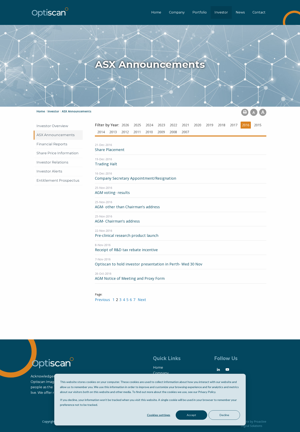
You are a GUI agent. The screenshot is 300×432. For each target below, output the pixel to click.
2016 (245, 125)
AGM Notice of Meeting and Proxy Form (130, 278)
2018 (221, 125)
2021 (185, 125)
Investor (221, 12)
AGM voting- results (112, 192)
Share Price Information (58, 153)
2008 (173, 132)
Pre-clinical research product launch (126, 235)
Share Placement (109, 149)
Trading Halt (106, 163)
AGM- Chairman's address (117, 221)
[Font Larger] (262, 112)
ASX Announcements (56, 135)
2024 (149, 125)
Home (156, 12)
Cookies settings (158, 415)
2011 (137, 132)
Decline (224, 415)
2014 (101, 132)
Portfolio (199, 12)
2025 (137, 125)
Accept (191, 415)
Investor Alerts (49, 171)
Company (177, 12)
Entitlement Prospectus (58, 180)
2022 (173, 125)
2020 (197, 125)
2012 (125, 132)
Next (141, 299)
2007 (185, 132)
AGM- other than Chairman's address (127, 206)
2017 (233, 125)
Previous (103, 299)
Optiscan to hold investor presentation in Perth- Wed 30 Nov (148, 264)
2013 (113, 132)
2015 (257, 125)
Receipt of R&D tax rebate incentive (126, 249)
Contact (259, 12)
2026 (125, 125)
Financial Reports (52, 144)
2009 (161, 132)
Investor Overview (52, 126)
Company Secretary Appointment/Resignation (135, 178)
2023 (161, 125)
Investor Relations (52, 162)
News (240, 12)
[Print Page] (244, 112)
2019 (209, 125)
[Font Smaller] (253, 112)
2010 (149, 132)
